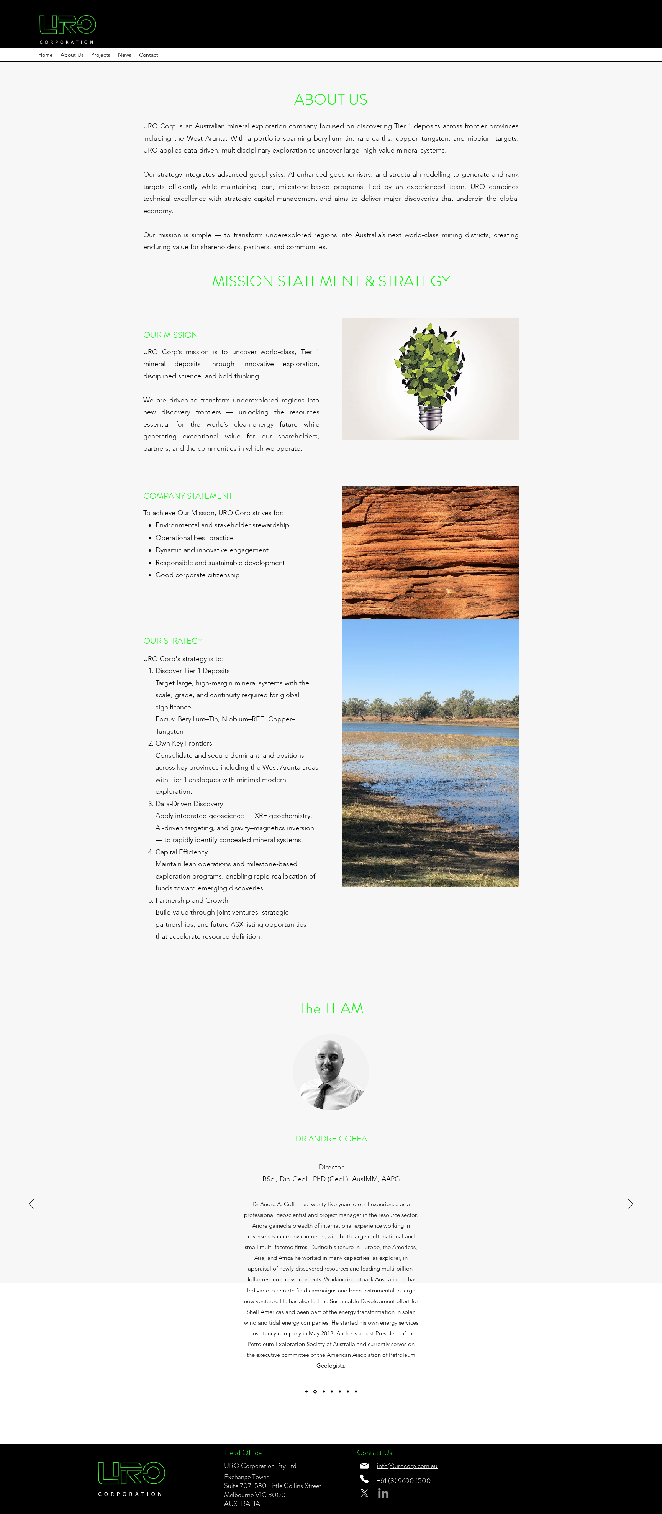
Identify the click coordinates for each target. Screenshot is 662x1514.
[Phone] (364, 1479)
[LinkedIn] (383, 1493)
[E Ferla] (323, 1391)
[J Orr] (306, 1392)
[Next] (630, 1205)
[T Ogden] (340, 1392)
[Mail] (364, 1466)
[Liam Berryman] (356, 1392)
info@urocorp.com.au (407, 1466)
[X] (364, 1493)
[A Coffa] (314, 1392)
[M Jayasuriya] (332, 1392)
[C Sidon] (348, 1392)
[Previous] (31, 1205)
